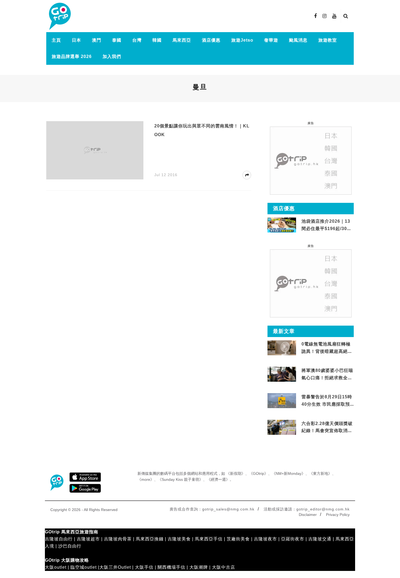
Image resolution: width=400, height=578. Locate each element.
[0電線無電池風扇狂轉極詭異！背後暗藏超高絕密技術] (281, 348)
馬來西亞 (182, 40)
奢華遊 (271, 40)
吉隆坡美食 (179, 539)
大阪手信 (144, 567)
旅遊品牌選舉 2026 (72, 56)
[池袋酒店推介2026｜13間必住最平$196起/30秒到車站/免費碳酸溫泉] (281, 224)
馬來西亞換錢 (150, 539)
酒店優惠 (211, 40)
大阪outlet (55, 567)
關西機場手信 (171, 567)
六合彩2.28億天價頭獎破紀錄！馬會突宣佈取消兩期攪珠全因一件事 (327, 430)
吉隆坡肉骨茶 (118, 539)
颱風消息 (298, 40)
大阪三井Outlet (115, 567)
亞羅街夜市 (292, 539)
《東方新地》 (320, 473)
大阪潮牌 (198, 567)
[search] (346, 16)
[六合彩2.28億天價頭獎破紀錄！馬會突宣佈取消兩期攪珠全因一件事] (281, 427)
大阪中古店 (223, 567)
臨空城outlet (83, 567)
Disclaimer (308, 514)
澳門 (96, 40)
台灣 (136, 40)
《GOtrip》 (258, 473)
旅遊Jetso (242, 40)
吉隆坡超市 (88, 539)
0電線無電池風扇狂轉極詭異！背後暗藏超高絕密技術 (326, 351)
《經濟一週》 (218, 479)
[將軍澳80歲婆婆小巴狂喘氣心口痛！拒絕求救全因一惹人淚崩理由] (281, 374)
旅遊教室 (327, 40)
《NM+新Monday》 (288, 473)
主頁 (56, 40)
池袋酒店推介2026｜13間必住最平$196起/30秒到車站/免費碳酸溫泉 (326, 228)
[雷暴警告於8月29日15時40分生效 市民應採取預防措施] (281, 400)
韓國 (157, 40)
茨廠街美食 (238, 539)
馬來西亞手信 (209, 539)
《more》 (145, 479)
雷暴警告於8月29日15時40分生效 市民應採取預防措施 (326, 404)
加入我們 (112, 56)
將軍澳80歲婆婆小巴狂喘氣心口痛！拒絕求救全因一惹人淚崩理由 (327, 377)
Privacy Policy (338, 514)
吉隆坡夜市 (265, 539)
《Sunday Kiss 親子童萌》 (180, 479)
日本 (76, 40)
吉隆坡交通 (319, 539)
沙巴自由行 (69, 546)
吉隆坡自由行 (59, 539)
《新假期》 (235, 473)
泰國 (116, 40)
